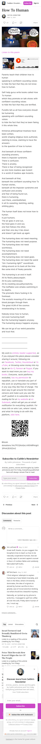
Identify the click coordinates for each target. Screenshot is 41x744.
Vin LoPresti (11, 547)
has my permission (19, 377)
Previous (9, 505)
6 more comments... (9, 613)
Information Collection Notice (25, 486)
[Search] (37, 624)
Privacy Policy (27, 724)
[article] (20, 638)
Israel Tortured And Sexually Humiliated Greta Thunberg (14, 633)
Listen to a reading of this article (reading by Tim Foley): (14, 640)
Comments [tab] (7, 521)
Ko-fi (12, 368)
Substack (9, 739)
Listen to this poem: (11, 52)
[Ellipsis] (38, 547)
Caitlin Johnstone (13, 15)
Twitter (18, 362)
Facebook (9, 362)
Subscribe (27, 3)
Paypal (29, 368)
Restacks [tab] (17, 521)
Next (33, 505)
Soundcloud (27, 362)
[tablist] (12, 520)
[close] (34, 669)
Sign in (36, 3)
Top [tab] (4, 624)
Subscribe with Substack (22, 714)
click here (15, 415)
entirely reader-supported (24, 353)
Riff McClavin (12, 572)
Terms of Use (31, 483)
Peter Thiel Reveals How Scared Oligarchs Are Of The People (13, 655)
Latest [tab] (10, 624)
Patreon (19, 368)
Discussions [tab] (19, 624)
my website (23, 399)
